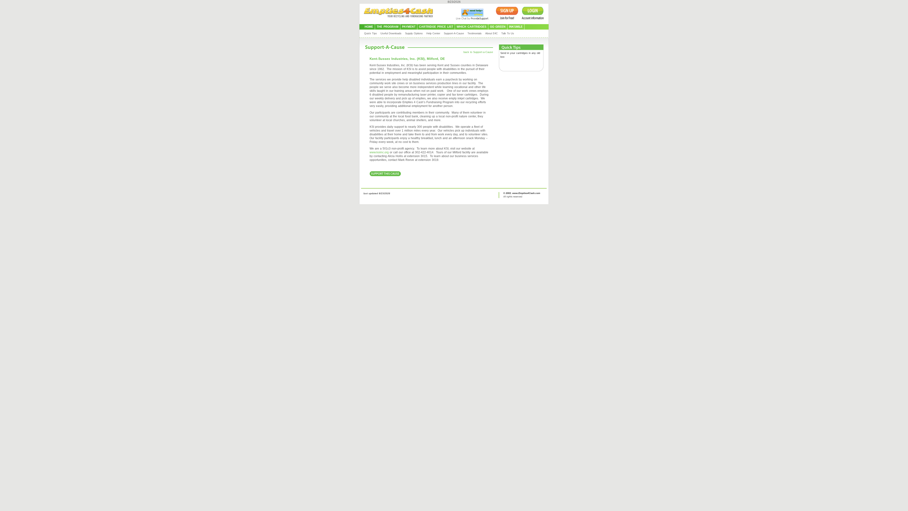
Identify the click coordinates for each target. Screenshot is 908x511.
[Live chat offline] (472, 15)
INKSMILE (516, 26)
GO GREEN (498, 26)
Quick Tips (370, 33)
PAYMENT (408, 26)
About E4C (491, 33)
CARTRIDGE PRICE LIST (436, 26)
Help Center (433, 33)
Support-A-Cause (454, 33)
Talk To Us (507, 33)
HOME (369, 26)
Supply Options (414, 33)
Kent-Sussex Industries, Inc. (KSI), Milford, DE (407, 59)
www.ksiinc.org (379, 152)
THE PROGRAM (387, 26)
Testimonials (474, 33)
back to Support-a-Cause (478, 52)
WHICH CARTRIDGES (471, 26)
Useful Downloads (391, 33)
